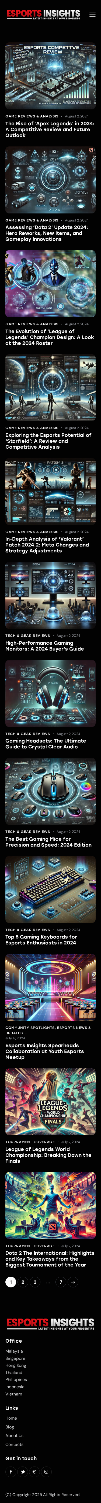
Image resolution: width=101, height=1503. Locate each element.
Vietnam (13, 1394)
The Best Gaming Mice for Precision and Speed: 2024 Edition (48, 842)
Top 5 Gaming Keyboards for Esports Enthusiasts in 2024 (41, 940)
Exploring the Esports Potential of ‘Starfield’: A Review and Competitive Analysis (48, 441)
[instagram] (46, 1472)
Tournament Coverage (30, 1142)
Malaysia (14, 1351)
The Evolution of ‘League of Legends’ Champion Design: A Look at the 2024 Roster (49, 337)
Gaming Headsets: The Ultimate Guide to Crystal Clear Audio (45, 744)
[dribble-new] (34, 1472)
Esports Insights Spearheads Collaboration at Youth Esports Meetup (44, 1051)
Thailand (13, 1372)
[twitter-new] (22, 1472)
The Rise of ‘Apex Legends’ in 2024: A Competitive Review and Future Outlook (50, 129)
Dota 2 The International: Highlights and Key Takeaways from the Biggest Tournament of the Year (50, 1259)
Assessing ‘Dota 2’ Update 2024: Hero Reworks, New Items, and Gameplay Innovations (46, 233)
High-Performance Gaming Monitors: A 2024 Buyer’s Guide (44, 646)
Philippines (16, 1379)
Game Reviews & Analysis (31, 116)
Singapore (15, 1358)
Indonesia (15, 1387)
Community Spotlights (30, 1028)
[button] (92, 14)
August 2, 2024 (77, 116)
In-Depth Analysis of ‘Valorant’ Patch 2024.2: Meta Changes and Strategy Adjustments (47, 545)
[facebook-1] (10, 1472)
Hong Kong (15, 1365)
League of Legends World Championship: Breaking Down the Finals (48, 1155)
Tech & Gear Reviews (27, 636)
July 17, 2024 (15, 1038)
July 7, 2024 (70, 1142)
